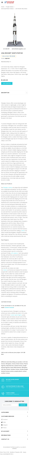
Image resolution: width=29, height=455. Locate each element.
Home (2, 7)
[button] (26, 12)
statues (5, 270)
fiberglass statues (7, 187)
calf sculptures (14, 253)
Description (5, 92)
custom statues (9, 307)
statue (23, 230)
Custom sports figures (16, 315)
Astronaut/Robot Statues (7, 8)
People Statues (10, 7)
